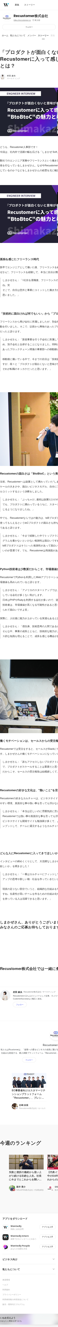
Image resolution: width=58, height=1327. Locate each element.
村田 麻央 (11, 75)
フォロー (29, 27)
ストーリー (43, 35)
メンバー (31, 35)
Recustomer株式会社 (31, 16)
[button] (30, 1218)
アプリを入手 (47, 1227)
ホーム (5, 35)
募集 (53, 35)
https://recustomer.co (22, 20)
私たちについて (17, 35)
